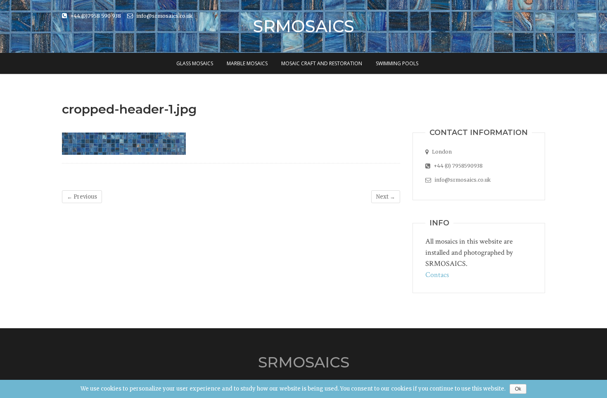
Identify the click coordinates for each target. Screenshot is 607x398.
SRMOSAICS (303, 26)
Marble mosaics (247, 63)
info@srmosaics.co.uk (163, 16)
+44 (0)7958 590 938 (95, 16)
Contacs (437, 275)
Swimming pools (397, 63)
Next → (385, 196)
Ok (518, 389)
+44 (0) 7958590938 (457, 166)
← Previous (82, 196)
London (441, 152)
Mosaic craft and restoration (321, 63)
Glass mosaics (194, 63)
